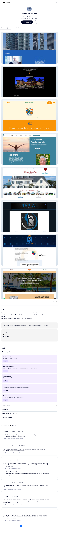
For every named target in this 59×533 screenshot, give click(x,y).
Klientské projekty (5, 28)
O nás (13, 28)
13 (37, 526)
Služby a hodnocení (21, 28)
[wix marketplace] (6, 2)
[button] (29, 48)
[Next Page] (40, 526)
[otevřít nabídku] (56, 2)
